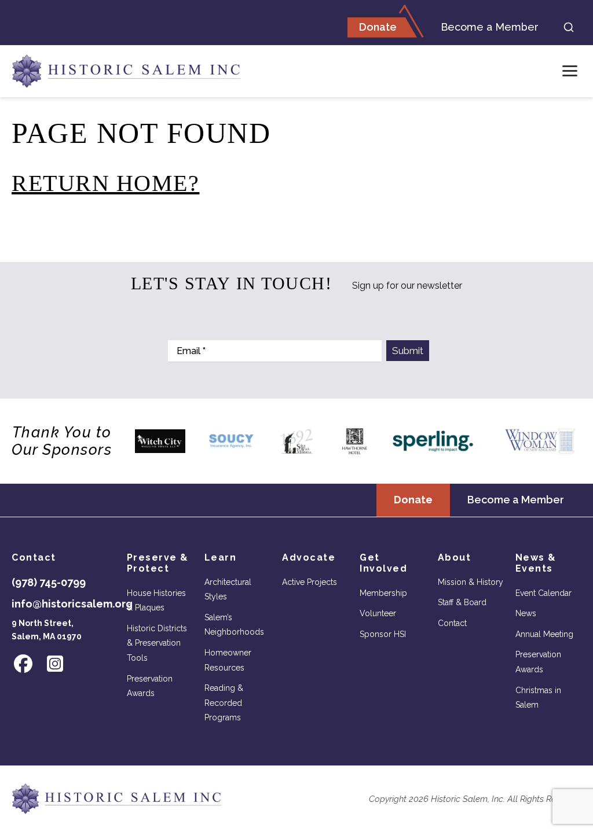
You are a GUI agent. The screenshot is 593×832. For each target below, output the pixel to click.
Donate (378, 27)
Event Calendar (543, 593)
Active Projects (309, 582)
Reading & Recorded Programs (223, 702)
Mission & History (470, 582)
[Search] (568, 27)
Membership (383, 593)
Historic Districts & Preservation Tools (157, 643)
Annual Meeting (544, 634)
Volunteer (378, 613)
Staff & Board (462, 602)
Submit (407, 350)
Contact (452, 623)
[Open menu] (569, 71)
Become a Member (490, 27)
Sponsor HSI (383, 634)
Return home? (105, 183)
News (525, 613)
